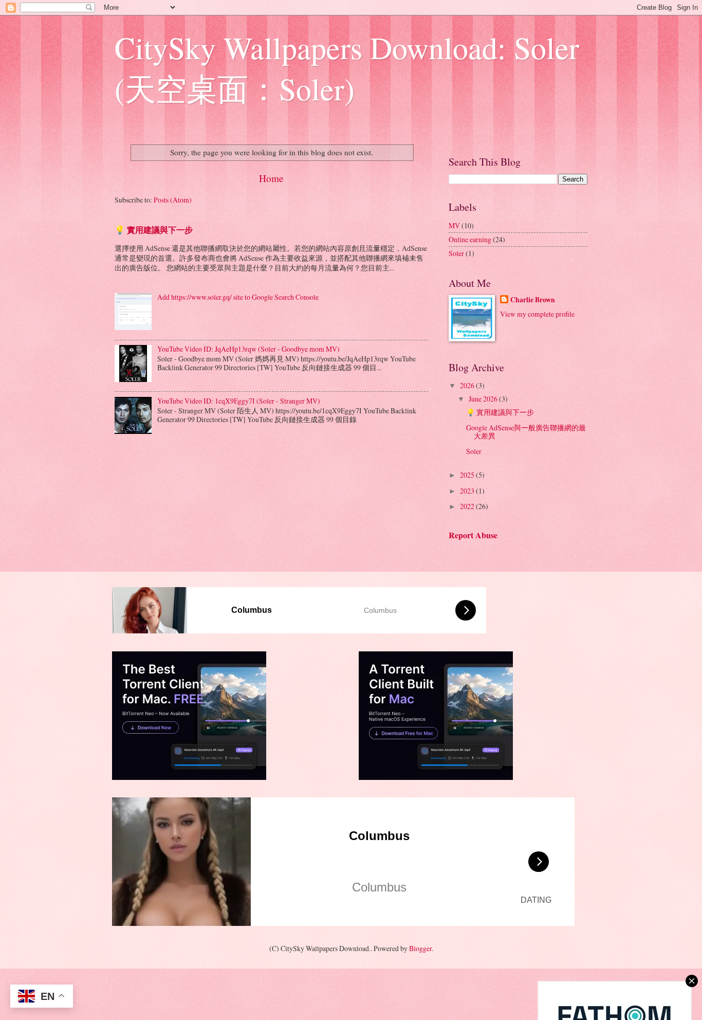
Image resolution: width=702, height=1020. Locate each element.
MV (454, 225)
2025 (468, 475)
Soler (456, 253)
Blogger (420, 948)
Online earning (470, 239)
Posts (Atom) (173, 200)
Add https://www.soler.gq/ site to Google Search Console (238, 297)
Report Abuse (473, 535)
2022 (468, 506)
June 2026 (484, 399)
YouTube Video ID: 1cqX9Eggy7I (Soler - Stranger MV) (238, 401)
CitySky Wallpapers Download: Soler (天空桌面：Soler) (347, 68)
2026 (468, 385)
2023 (468, 491)
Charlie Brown (532, 300)
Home (271, 178)
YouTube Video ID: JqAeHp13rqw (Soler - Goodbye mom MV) (248, 349)
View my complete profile (537, 314)
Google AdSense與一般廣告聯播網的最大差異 (526, 432)
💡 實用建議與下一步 (154, 230)
